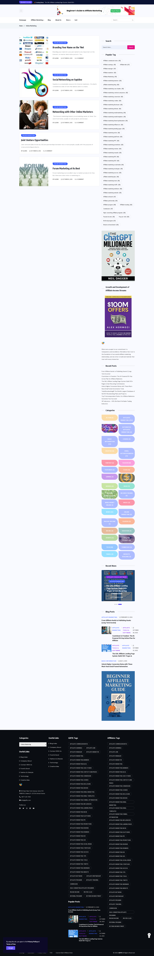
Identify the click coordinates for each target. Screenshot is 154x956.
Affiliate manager (109, 68)
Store (68, 20)
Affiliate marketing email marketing (114, 112)
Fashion (126, 463)
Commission (108, 208)
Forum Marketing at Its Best (66, 168)
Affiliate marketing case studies (113, 88)
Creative (109, 451)
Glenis (56, 58)
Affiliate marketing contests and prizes (115, 92)
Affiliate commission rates (112, 60)
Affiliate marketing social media (113, 164)
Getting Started (126, 478)
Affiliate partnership (110, 200)
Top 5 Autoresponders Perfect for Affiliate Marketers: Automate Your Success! (118, 397)
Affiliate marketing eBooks (112, 108)
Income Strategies (109, 494)
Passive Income (109, 523)
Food (126, 470)
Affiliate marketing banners (112, 80)
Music (126, 502)
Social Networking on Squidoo (67, 79)
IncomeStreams (127, 494)
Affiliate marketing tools (111, 180)
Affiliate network (109, 196)
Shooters (126, 531)
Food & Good (25, 768)
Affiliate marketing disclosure (112, 104)
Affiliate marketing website (112, 192)
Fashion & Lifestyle (26, 772)
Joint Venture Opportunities (34, 140)
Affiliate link (125, 64)
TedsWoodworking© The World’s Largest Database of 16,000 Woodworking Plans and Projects (118, 392)
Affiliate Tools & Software (110, 428)
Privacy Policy (32, 942)
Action (109, 417)
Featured (110, 470)
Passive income (109, 216)
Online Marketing (31, 26)
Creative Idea (24, 780)
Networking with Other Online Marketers (73, 111)
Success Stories (126, 539)
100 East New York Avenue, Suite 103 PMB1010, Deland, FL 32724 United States (32, 792)
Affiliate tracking (126, 204)
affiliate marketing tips (111, 176)
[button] (116, 604)
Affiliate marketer (109, 72)
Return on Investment (111, 224)
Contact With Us (26, 765)
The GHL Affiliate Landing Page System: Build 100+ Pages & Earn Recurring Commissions (117, 382)
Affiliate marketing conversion (113, 96)
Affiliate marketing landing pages (114, 128)
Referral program (109, 220)
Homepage (22, 20)
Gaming (109, 477)
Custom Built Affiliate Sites (64, 953)
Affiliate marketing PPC (111, 140)
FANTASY (110, 463)
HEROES (110, 486)
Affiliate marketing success (112, 172)
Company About (26, 761)
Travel (109, 554)
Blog (49, 20)
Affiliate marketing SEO (111, 160)
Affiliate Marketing (37, 20)
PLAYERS (127, 521)
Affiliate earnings (109, 64)
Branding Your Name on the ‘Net (68, 47)
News (109, 512)
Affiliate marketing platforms (112, 136)
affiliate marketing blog (111, 84)
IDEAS (127, 486)
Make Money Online (109, 504)
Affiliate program (109, 204)
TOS (51, 953)
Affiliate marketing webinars (112, 188)
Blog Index (24, 757)
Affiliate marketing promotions (113, 144)
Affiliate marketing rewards (112, 152)
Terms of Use (11, 944)
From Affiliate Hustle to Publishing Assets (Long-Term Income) (117, 373)
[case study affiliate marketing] (118, 316)
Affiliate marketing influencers (113, 124)
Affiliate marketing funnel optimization (115, 120)
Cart (76, 20)
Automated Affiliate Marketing (126, 429)
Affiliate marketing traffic (111, 184)
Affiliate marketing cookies (112, 100)
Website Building (126, 555)
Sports (110, 538)
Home (21, 26)
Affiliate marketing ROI (111, 156)
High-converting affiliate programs (114, 212)
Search (131, 47)
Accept (11, 948)
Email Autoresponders (127, 453)
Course (126, 439)
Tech (109, 547)
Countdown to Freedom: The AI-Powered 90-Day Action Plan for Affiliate (123, 638)
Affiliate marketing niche (111, 132)
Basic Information (110, 441)
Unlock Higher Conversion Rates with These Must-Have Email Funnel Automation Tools (117, 387)
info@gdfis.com (26, 800)
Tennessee (126, 547)
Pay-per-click (124, 216)
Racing (109, 531)
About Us (58, 20)
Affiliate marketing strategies (113, 168)
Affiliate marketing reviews (112, 148)
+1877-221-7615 (26, 797)
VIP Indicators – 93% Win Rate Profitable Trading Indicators (117, 402)
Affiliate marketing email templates (114, 116)
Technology (24, 776)
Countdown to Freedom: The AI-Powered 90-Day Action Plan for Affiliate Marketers (117, 377)
